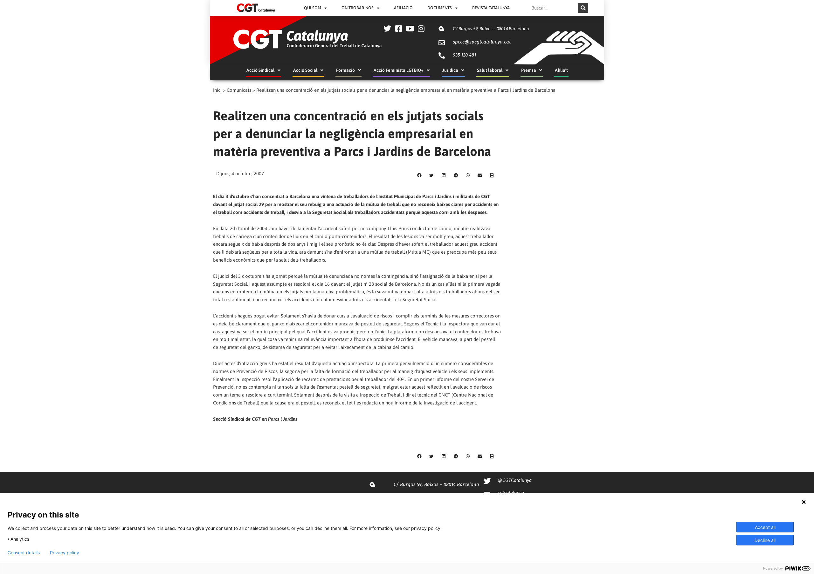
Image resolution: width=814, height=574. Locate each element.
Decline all (765, 540)
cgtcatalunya (511, 492)
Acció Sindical (260, 70)
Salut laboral (489, 70)
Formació (345, 70)
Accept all (765, 527)
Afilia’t (561, 70)
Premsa (528, 70)
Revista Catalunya (491, 7)
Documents (439, 7)
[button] (419, 175)
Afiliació (403, 7)
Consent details (24, 552)
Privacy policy (64, 552)
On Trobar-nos (357, 7)
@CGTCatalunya (515, 480)
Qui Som (312, 7)
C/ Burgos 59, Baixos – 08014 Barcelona (491, 28)
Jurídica (450, 70)
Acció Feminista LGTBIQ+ (399, 70)
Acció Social (305, 70)
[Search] (583, 8)
